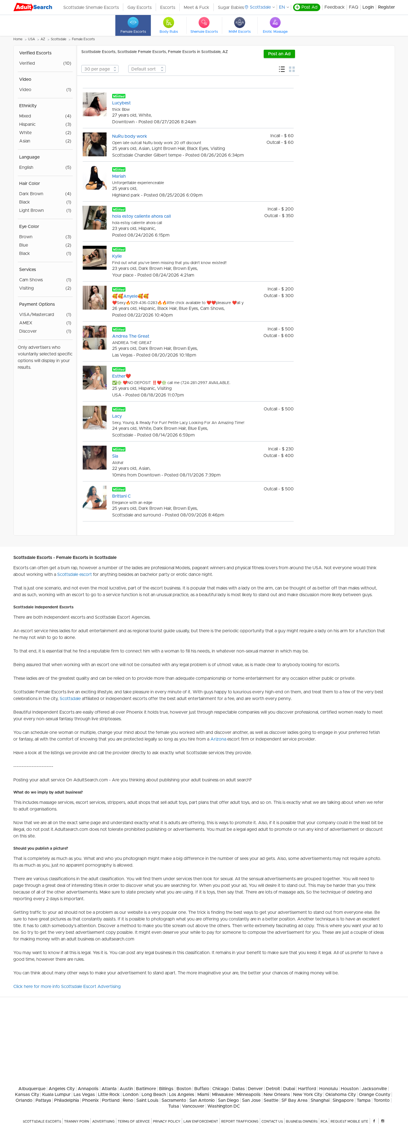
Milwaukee (222, 1094)
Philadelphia (66, 1100)
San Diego (228, 1100)
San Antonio (202, 1100)
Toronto (382, 1100)
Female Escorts (83, 39)
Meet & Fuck (196, 7)
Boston (184, 1089)
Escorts (167, 7)
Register (386, 7)
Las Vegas (84, 1094)
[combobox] (100, 69)
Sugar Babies (231, 7)
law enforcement (200, 1121)
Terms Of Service (134, 1121)
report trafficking (239, 1121)
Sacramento (174, 1100)
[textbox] (100, 69)
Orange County (374, 1094)
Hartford (307, 1089)
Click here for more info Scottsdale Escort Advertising (67, 986)
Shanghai (320, 1100)
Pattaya (43, 1100)
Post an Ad (279, 54)
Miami (203, 1094)
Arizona (218, 739)
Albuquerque (32, 1089)
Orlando (24, 1100)
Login (368, 7)
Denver (255, 1089)
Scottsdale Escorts (42, 1121)
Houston (350, 1089)
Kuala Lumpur (56, 1094)
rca (324, 1121)
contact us (272, 1121)
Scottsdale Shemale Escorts (91, 7)
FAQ (353, 7)
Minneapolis (248, 1094)
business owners (302, 1121)
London (130, 1094)
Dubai (289, 1089)
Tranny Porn (76, 1121)
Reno (128, 1100)
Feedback (334, 7)
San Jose (251, 1100)
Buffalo (201, 1089)
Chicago (220, 1089)
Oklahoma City (340, 1094)
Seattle (271, 1100)
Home (17, 39)
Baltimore (146, 1089)
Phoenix (90, 1100)
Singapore (343, 1100)
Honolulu (328, 1089)
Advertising (103, 1121)
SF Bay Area (294, 1100)
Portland (111, 1100)
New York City (307, 1094)
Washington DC (223, 1106)
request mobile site (349, 1121)
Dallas (238, 1089)
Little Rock (109, 1094)
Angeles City (62, 1089)
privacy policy (166, 1121)
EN (282, 7)
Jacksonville (374, 1089)
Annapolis (88, 1089)
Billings (166, 1089)
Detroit (273, 1089)
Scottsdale (58, 39)
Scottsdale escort (74, 574)
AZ (43, 39)
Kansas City (27, 1094)
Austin (126, 1089)
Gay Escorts (139, 7)
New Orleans (277, 1094)
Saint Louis (147, 1100)
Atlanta (109, 1089)
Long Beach (154, 1094)
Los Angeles (181, 1094)
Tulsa (173, 1106)
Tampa (364, 1100)
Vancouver (193, 1106)
